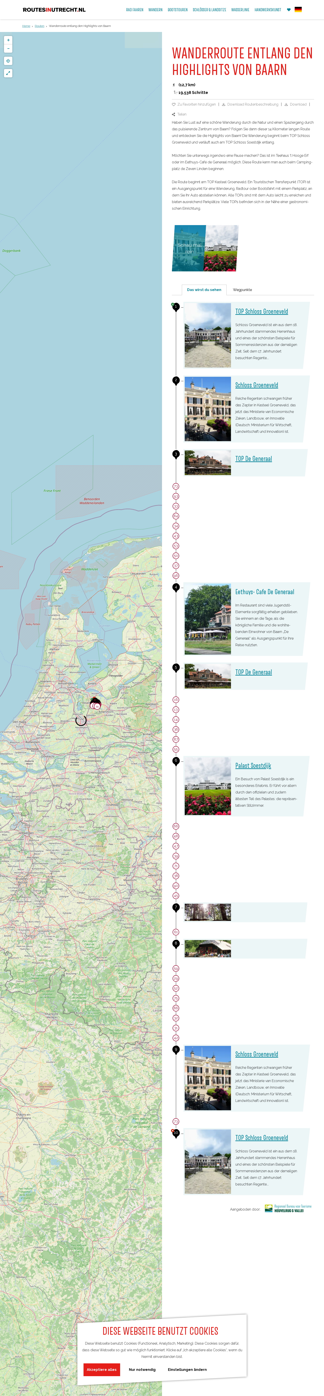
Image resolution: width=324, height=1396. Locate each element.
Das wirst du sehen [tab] (204, 290)
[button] (97, 707)
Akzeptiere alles (102, 1370)
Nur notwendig (142, 1370)
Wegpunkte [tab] (242, 290)
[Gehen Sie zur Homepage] (54, 9)
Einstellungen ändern (187, 1370)
